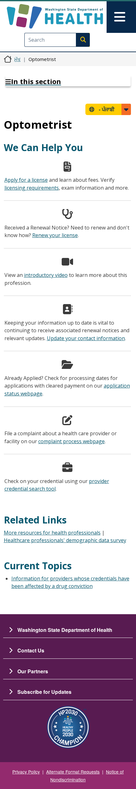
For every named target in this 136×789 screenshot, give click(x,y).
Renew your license (55, 235)
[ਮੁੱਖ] (55, 16)
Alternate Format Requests (73, 771)
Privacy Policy (26, 771)
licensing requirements (31, 187)
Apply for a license (26, 179)
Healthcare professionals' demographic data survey (65, 540)
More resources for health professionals (52, 532)
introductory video (46, 275)
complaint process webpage (71, 441)
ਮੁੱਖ (17, 59)
